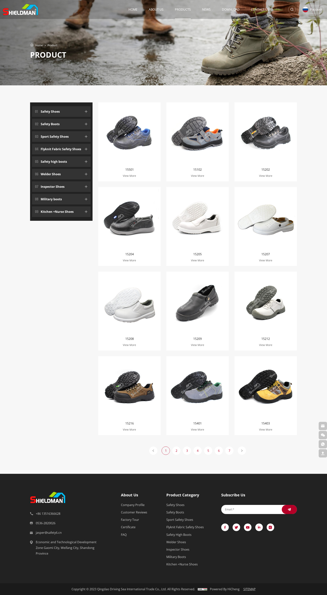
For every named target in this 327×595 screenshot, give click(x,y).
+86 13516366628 (48, 514)
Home (132, 9)
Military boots (48, 199)
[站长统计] (202, 589)
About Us (156, 9)
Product (52, 45)
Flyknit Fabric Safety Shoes (58, 149)
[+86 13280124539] (323, 444)
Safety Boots (47, 124)
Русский (316, 9)
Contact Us (260, 9)
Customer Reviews (134, 512)
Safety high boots (51, 161)
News (206, 9)
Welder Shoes (48, 174)
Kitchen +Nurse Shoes (54, 211)
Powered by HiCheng (225, 589)
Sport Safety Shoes (52, 136)
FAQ (124, 534)
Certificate (128, 527)
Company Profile (133, 505)
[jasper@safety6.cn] (323, 426)
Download (231, 9)
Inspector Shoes (50, 186)
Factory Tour (130, 519)
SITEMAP (249, 589)
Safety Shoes (47, 111)
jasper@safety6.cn (49, 532)
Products (183, 9)
